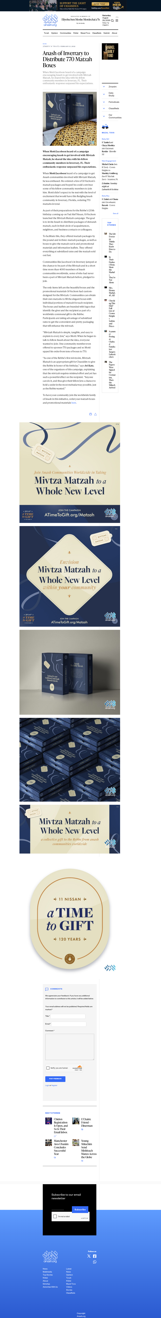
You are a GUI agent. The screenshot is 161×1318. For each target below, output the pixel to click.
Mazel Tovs (71, 1284)
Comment (49, 1031)
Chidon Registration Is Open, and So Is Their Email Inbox (61, 1125)
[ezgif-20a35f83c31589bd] (80, 5)
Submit (107, 33)
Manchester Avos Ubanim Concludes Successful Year (61, 1147)
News (45, 44)
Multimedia (47, 1272)
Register (54, 1086)
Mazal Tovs (85, 33)
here (73, 402)
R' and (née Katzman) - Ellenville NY (109, 148)
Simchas (46, 1284)
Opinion (54, 33)
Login (47, 1086)
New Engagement (109, 161)
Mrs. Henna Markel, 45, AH (112, 291)
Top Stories (48, 1275)
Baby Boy (105, 196)
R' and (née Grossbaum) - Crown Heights (110, 204)
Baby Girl (105, 139)
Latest (68, 1269)
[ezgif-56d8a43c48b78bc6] (110, 51)
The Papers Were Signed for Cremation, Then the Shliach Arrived (112, 375)
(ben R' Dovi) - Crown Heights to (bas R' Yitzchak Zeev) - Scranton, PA (110, 172)
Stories (69, 1290)
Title (47, 1016)
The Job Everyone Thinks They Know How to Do (112, 242)
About (114, 33)
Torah (46, 33)
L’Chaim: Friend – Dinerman (87, 1122)
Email (48, 1024)
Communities (65, 33)
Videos (69, 1287)
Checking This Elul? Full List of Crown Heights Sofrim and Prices (112, 313)
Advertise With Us (50, 1287)
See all (115, 214)
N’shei (75, 33)
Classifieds (96, 33)
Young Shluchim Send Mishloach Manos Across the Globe (89, 1149)
